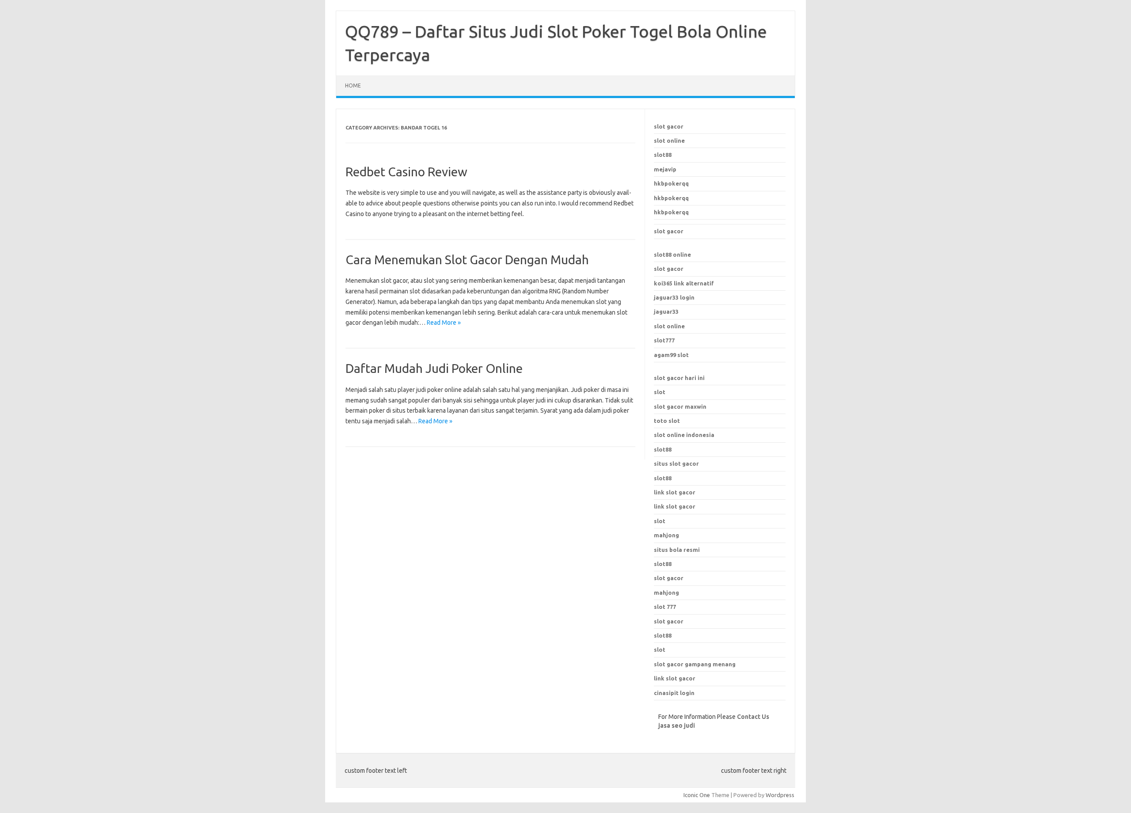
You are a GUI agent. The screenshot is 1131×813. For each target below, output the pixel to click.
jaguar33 (666, 311)
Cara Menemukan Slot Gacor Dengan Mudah (467, 259)
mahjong (666, 592)
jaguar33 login (674, 297)
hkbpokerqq (671, 183)
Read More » (444, 322)
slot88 (663, 155)
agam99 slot (671, 355)
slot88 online (672, 254)
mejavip (665, 169)
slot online (669, 140)
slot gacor (668, 126)
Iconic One (696, 795)
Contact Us (753, 716)
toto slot (667, 421)
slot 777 (665, 607)
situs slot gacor (676, 463)
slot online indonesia (684, 435)
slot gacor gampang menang (695, 664)
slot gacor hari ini (679, 378)
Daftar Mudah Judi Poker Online (434, 368)
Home (353, 85)
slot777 (664, 340)
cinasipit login (674, 693)
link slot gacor (674, 506)
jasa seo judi (676, 725)
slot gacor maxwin (680, 406)
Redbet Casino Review (406, 172)
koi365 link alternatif (684, 283)
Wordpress (780, 795)
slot (659, 392)
